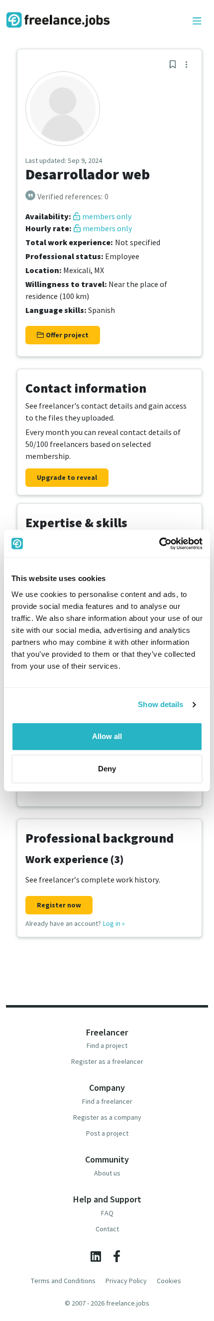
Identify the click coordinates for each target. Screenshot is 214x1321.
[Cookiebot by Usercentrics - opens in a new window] (159, 543)
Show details (160, 704)
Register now (59, 904)
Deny (107, 768)
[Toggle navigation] (197, 21)
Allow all (107, 736)
